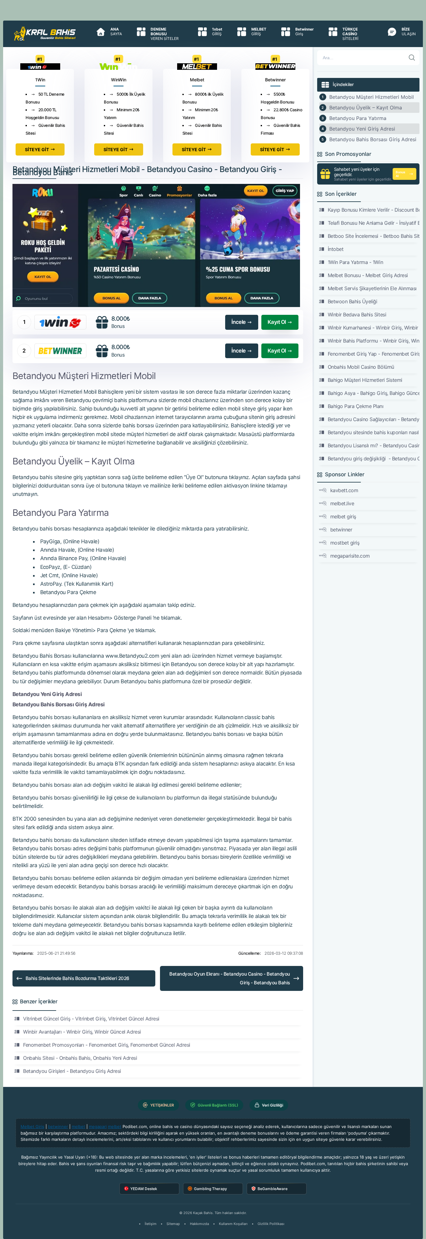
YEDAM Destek (143, 1188)
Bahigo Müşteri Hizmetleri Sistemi (365, 380)
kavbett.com (344, 490)
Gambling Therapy (210, 1188)
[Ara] (412, 58)
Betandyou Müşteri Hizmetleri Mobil (371, 97)
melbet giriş (343, 516)
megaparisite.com (350, 556)
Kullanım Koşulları (233, 1224)
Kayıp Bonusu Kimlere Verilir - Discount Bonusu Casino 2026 (374, 210)
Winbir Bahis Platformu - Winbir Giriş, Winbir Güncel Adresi (374, 341)
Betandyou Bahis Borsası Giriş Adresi (372, 139)
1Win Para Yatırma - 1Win (355, 262)
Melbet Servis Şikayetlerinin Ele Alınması (372, 288)
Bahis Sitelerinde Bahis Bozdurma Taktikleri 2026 (77, 978)
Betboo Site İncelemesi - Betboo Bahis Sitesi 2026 (374, 236)
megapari (98, 1126)
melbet (78, 1126)
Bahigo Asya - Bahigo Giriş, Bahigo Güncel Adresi (374, 393)
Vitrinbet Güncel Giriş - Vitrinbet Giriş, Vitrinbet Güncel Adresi (91, 1019)
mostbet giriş (345, 543)
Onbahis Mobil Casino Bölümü (361, 367)
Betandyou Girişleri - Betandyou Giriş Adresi (72, 1071)
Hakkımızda (199, 1224)
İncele (238, 322)
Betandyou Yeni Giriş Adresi (362, 129)
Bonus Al (400, 174)
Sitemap (173, 1224)
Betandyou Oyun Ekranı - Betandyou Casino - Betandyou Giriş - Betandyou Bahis (229, 978)
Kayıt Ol (277, 322)
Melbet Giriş (32, 1126)
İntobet (336, 249)
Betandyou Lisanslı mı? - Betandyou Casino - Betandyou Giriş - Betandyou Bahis (374, 445)
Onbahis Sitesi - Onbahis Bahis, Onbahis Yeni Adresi (80, 1058)
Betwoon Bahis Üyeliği (352, 301)
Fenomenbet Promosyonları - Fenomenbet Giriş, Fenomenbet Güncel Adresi (106, 1045)
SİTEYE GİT (37, 149)
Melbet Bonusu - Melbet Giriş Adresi (368, 275)
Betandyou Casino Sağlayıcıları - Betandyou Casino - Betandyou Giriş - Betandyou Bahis (374, 419)
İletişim (151, 1224)
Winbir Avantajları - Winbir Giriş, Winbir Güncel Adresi (82, 1032)
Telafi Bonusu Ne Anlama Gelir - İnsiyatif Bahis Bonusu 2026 (374, 223)
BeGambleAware (273, 1188)
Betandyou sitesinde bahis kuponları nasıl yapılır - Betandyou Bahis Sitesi (374, 432)
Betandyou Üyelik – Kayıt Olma (365, 107)
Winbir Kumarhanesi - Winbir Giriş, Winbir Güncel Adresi (374, 327)
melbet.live (342, 503)
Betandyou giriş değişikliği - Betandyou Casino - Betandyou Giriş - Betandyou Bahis (374, 458)
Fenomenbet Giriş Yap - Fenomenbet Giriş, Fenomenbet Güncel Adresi (374, 354)
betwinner (341, 529)
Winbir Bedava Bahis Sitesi (357, 314)
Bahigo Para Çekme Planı (356, 406)
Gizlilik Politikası (271, 1224)
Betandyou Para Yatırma (357, 118)
